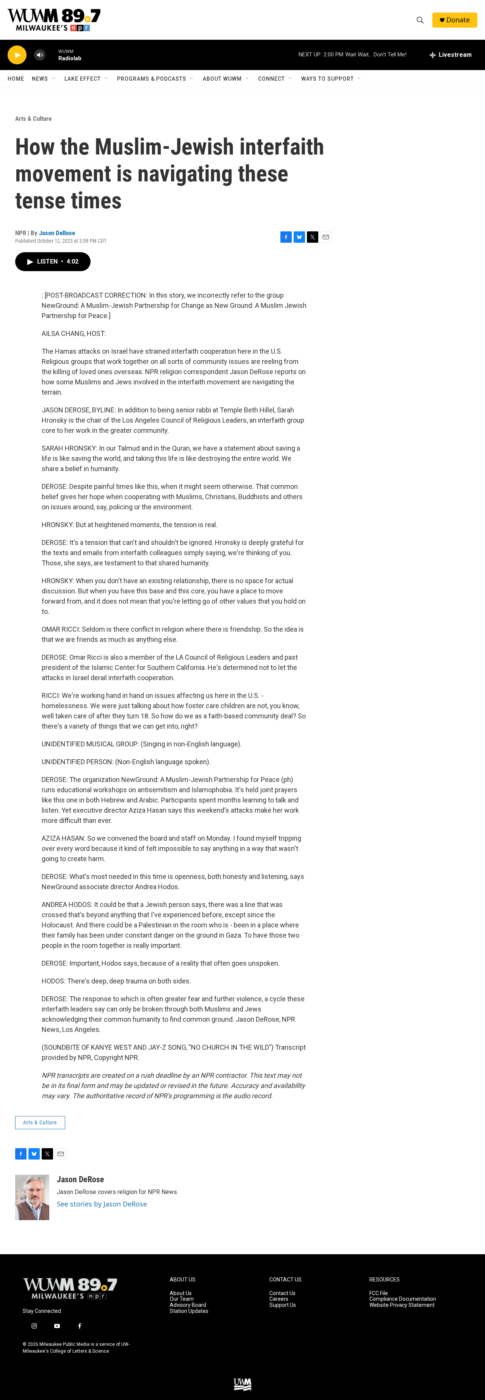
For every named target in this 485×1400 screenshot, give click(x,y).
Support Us (282, 1305)
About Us (181, 1293)
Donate (458, 20)
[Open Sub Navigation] (54, 79)
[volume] (39, 55)
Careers (278, 1299)
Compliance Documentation (402, 1299)
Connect (271, 79)
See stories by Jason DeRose (102, 1203)
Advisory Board (188, 1305)
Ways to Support (327, 79)
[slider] (52, 55)
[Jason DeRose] (32, 1197)
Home (16, 79)
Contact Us (282, 1293)
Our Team (182, 1299)
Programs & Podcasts (151, 79)
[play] (17, 55)
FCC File (378, 1293)
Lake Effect (82, 79)
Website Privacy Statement (402, 1305)
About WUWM (222, 79)
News (40, 79)
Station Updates (189, 1311)
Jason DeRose (57, 233)
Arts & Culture (33, 118)
